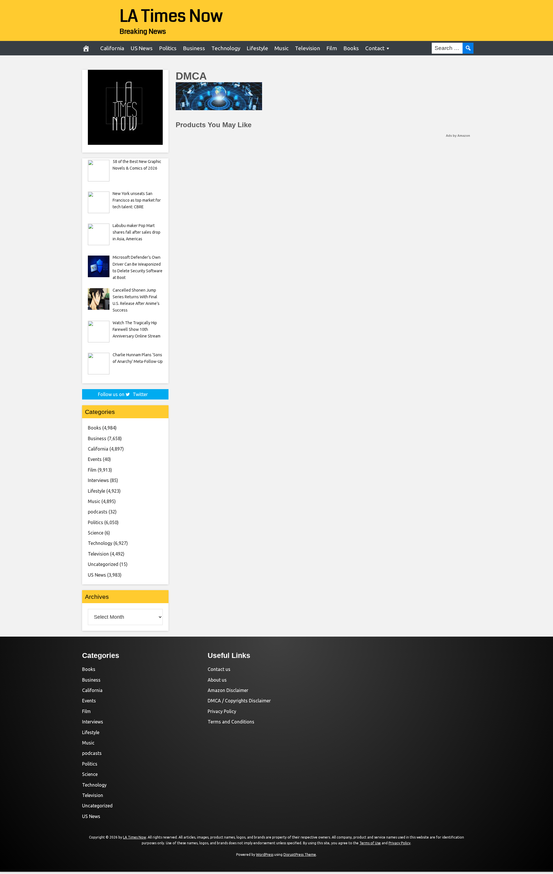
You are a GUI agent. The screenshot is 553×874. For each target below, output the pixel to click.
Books (351, 48)
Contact (375, 48)
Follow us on (123, 394)
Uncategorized (103, 564)
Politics (168, 48)
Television (307, 48)
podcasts (97, 511)
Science (95, 532)
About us (217, 679)
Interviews (98, 480)
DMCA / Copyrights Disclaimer (239, 700)
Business (194, 48)
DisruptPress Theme (299, 854)
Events (95, 459)
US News (141, 48)
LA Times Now (171, 16)
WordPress (264, 854)
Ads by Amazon (458, 135)
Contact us (219, 669)
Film (331, 48)
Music (281, 48)
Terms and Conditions (231, 721)
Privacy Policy (222, 711)
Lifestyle (257, 48)
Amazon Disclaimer (228, 690)
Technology (225, 48)
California (112, 48)
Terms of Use (370, 843)
